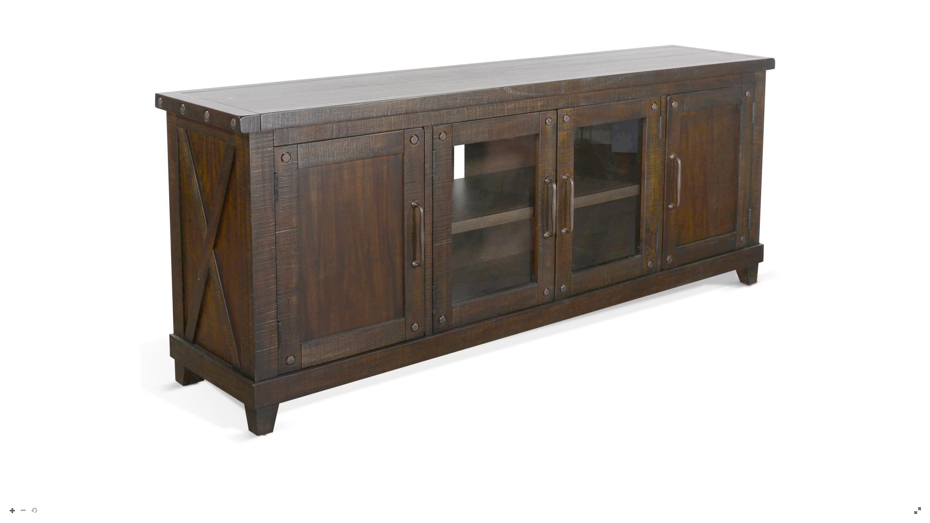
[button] (465, 261)
